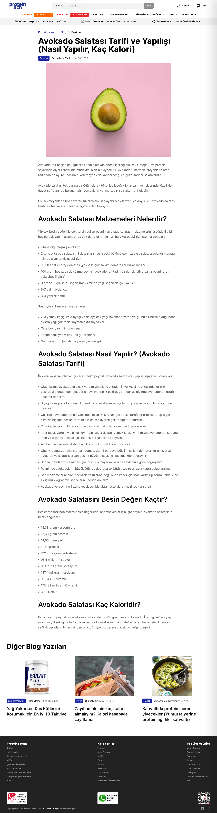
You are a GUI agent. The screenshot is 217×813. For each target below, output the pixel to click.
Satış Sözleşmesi (15, 768)
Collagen (191, 772)
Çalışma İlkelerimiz (16, 764)
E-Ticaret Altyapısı (51, 808)
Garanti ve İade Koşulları (19, 772)
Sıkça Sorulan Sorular (17, 756)
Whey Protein (193, 748)
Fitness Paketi (193, 768)
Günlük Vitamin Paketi (197, 776)
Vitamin (101, 764)
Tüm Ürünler (103, 772)
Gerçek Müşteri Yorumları (19, 776)
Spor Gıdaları (104, 752)
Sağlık (100, 756)
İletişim (10, 748)
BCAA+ (190, 760)
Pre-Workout (193, 764)
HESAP (185, 5)
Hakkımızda (12, 752)
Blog (9, 780)
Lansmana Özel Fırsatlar (109, 780)
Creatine (191, 756)
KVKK (9, 760)
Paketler (101, 776)
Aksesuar (102, 768)
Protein (101, 748)
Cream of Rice (194, 752)
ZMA (189, 780)
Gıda (100, 760)
